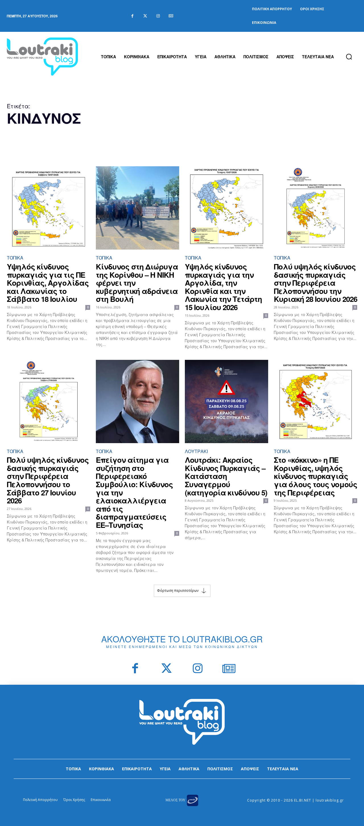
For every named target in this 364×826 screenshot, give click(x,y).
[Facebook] (132, 16)
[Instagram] (158, 16)
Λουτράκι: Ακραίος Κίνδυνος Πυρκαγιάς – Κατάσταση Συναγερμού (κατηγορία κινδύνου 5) (226, 475)
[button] (349, 56)
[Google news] (171, 16)
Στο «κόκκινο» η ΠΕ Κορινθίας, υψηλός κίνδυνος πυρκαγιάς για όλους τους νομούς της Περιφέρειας (315, 475)
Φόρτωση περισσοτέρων (177, 590)
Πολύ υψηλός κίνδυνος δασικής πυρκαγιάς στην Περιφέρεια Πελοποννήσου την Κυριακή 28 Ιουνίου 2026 (315, 282)
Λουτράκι (196, 451)
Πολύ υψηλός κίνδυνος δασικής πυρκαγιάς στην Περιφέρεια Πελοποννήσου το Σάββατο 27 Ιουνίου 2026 (48, 480)
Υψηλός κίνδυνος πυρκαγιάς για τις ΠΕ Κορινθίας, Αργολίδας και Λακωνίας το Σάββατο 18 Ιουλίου (48, 282)
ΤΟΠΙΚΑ (15, 257)
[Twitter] (145, 16)
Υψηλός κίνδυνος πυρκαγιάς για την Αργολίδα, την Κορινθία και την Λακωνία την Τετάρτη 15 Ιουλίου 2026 (223, 286)
